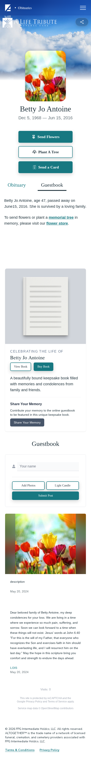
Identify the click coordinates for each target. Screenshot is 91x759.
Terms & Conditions (19, 750)
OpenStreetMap (50, 708)
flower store (57, 223)
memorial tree (61, 217)
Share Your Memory (27, 422)
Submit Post (45, 495)
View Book (20, 366)
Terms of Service (57, 701)
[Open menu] (83, 8)
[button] (45, 544)
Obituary (17, 185)
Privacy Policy (34, 701)
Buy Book (43, 366)
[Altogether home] (8, 7)
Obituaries (25, 8)
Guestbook (52, 185)
